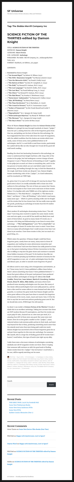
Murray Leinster (38, 364)
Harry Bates (23, 360)
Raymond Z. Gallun (48, 364)
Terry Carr (34, 366)
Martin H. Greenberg (19, 364)
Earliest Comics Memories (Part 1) (21, 412)
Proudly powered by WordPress (25, 476)
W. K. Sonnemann (15, 368)
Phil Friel (12, 357)
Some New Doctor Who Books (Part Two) (34, 429)
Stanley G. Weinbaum (24, 366)
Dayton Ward (12, 444)
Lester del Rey (42, 362)
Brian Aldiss (49, 357)
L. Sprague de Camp (21, 362)
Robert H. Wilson (12, 366)
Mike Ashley (29, 364)
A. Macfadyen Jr (40, 357)
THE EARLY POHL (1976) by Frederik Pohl (24, 402)
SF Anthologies (29, 357)
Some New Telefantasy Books (19, 405)
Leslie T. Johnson (32, 362)
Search (9, 381)
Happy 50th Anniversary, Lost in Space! (30, 436)
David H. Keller (11, 359)
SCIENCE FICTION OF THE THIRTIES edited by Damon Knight (28, 38)
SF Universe (15, 11)
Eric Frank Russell (22, 359)
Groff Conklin (15, 360)
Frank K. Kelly (44, 359)
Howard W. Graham (33, 360)
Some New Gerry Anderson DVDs (21, 407)
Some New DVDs (15, 410)
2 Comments (25, 368)
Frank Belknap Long (33, 359)
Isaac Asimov (43, 360)
